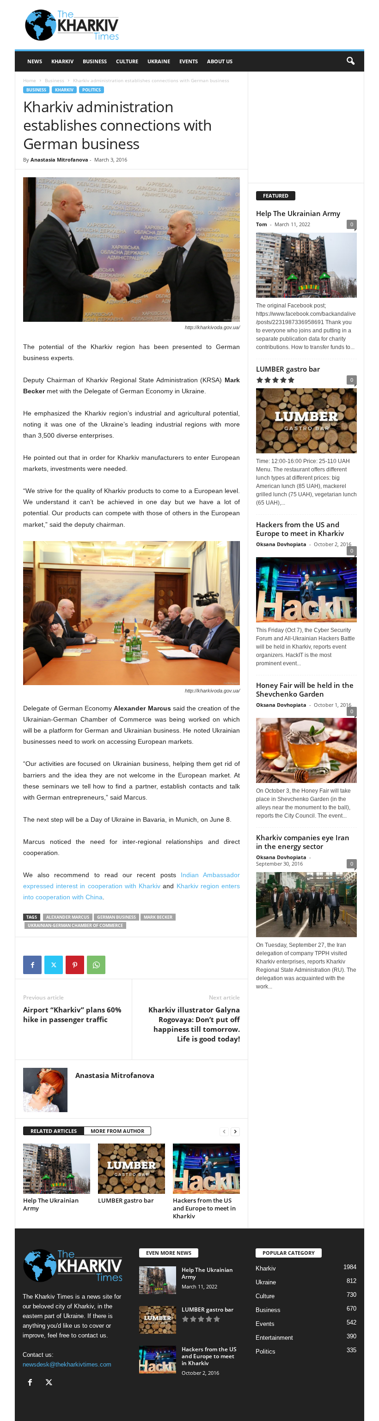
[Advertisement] (247, 25)
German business (116, 917)
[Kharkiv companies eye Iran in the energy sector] (306, 904)
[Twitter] (53, 965)
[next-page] (235, 1131)
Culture (127, 61)
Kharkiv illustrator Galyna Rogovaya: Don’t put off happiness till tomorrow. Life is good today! (194, 1024)
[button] (350, 61)
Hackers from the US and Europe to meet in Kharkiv (204, 1208)
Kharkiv (62, 61)
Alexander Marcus (67, 917)
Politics (91, 90)
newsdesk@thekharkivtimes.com (67, 1364)
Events (188, 61)
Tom (261, 224)
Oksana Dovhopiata (281, 544)
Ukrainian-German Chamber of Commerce (75, 925)
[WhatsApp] (96, 965)
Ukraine (158, 61)
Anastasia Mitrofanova (59, 159)
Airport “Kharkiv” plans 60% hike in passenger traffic (72, 1014)
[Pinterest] (75, 965)
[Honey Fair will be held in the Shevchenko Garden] (306, 748)
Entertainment (274, 1337)
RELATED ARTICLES (54, 1130)
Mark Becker (158, 917)
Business (95, 61)
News (34, 61)
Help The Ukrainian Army (51, 1204)
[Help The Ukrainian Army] (56, 1168)
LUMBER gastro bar (126, 1200)
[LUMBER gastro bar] (131, 1168)
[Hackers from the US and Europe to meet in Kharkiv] (206, 1168)
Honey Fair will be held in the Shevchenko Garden (305, 689)
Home (29, 80)
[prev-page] (224, 1131)
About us (219, 61)
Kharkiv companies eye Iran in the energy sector (302, 842)
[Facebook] (32, 965)
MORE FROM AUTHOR (117, 1130)
